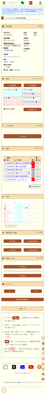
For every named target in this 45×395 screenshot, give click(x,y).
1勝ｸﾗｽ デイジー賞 (21, 173)
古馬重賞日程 (35, 186)
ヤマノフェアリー (29, 102)
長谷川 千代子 (9, 62)
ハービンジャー (10, 90)
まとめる (22, 136)
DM (18, 382)
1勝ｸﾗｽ (17, 170)
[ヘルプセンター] (39, 367)
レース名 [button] (18, 160)
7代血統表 (32, 85)
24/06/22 (10, 166)
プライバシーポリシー (22, 373)
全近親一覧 (32, 109)
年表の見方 (12, 226)
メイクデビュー (22, 179)
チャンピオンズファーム (12, 56)
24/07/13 (10, 163)
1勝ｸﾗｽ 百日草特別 (21, 176)
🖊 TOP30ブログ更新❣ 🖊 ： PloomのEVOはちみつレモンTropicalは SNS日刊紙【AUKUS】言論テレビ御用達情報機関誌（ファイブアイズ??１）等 (23, 11)
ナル (6, 98)
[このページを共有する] (3, 390)
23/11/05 (10, 176)
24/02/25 (10, 173)
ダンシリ (26, 90)
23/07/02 (10, 179)
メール (26, 382)
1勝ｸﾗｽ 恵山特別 (20, 166)
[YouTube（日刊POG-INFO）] (31, 367)
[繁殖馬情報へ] (16, 90)
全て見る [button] (13, 241)
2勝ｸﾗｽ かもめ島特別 (22, 163)
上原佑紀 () (8, 50)
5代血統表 (12, 85)
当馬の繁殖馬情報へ (22, 299)
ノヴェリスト (28, 98)
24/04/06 (10, 170)
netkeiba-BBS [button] (32, 241)
